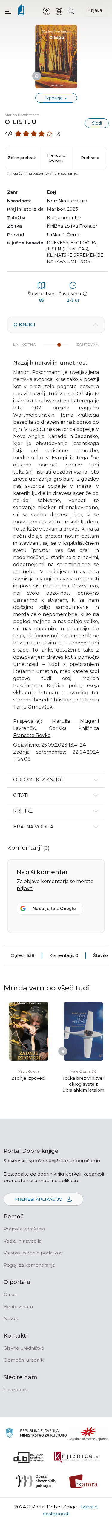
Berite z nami (19, 1306)
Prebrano (90, 157)
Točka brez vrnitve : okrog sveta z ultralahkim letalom (83, 1084)
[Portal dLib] (28, 1457)
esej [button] (51, 192)
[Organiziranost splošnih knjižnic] (88, 1433)
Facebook (15, 1389)
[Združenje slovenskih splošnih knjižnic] (76, 1457)
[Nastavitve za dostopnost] (46, 11)
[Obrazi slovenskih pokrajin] (36, 1481)
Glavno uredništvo (24, 1348)
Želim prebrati (22, 157)
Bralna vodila (33, 827)
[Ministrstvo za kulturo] (36, 1433)
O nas (10, 1294)
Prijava (95, 10)
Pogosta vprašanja (24, 1229)
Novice (11, 1318)
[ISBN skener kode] (59, 10)
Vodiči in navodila (23, 1241)
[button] (8, 11)
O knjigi (24, 325)
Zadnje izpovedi (28, 1078)
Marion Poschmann (22, 114)
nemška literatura (67, 201)
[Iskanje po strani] (71, 10)
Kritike (23, 811)
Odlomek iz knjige (39, 779)
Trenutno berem (56, 158)
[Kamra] (83, 1481)
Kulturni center (64, 217)
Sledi (97, 123)
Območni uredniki (24, 1360)
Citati (21, 795)
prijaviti (25, 888)
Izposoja (54, 98)
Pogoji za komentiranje (29, 1265)
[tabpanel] (56, 544)
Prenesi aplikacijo (39, 1199)
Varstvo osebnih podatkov (33, 1253)
